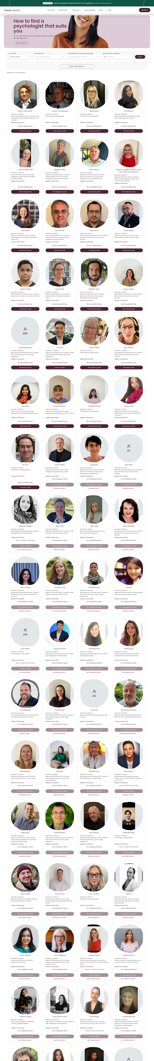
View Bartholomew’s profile (128, 733)
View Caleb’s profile (128, 856)
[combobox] (35, 57)
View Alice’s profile (58, 549)
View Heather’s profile (94, 367)
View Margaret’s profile (60, 192)
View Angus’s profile (59, 672)
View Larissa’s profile (25, 192)
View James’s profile (94, 192)
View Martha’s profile (25, 367)
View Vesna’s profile (25, 250)
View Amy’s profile (25, 426)
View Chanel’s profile (93, 1040)
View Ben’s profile (93, 795)
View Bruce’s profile (93, 856)
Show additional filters (77, 66)
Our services (12, 53)
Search (140, 57)
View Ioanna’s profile (128, 309)
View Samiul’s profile (25, 309)
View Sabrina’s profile (128, 426)
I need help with (38, 53)
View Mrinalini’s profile (94, 426)
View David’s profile (59, 250)
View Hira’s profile (128, 131)
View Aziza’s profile (93, 733)
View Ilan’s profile (25, 487)
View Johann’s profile (59, 131)
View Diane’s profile (94, 131)
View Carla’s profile (128, 917)
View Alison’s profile (128, 549)
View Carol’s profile (24, 979)
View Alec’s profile (127, 488)
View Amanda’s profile (59, 611)
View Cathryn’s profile (24, 1040)
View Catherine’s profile (128, 979)
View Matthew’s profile (94, 309)
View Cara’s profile (93, 917)
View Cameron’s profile (59, 917)
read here (89, 3)
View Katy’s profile (128, 367)
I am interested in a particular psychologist (80, 53)
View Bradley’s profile (59, 856)
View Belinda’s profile (24, 795)
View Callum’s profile (24, 917)
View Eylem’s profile (25, 131)
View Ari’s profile (24, 733)
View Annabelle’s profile (93, 672)
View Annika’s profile (128, 672)
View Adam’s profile (59, 488)
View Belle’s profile (58, 795)
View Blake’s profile (24, 856)
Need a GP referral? (22, 43)
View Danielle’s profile (59, 426)
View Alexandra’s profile (24, 549)
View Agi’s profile (93, 488)
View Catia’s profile (59, 1040)
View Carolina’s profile (93, 979)
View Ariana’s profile (59, 733)
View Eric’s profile (60, 367)
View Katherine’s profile (129, 192)
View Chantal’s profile (127, 1040)
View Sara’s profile (59, 309)
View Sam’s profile (94, 250)
